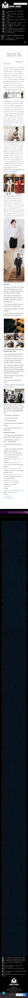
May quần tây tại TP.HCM (10, 853)
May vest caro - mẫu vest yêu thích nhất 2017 (10, 919)
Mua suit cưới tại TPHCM (10, 692)
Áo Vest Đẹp (19, 785)
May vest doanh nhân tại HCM (19, 792)
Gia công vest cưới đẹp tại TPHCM (15, 842)
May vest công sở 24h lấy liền (20, 680)
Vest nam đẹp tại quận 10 (5, 797)
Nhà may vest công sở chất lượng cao (19, 701)
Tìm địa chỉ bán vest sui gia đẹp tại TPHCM (16, 647)
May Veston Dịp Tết (12, 786)
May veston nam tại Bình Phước (10, 953)
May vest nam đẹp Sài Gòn (11, 799)
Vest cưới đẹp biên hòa (13, 815)
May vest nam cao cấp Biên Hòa (12, 813)
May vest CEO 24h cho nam (5, 635)
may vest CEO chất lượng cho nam (15, 633)
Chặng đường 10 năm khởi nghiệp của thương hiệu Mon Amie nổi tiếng (10, 536)
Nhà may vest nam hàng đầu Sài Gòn (10, 793)
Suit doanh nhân (8, 824)
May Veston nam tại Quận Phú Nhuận (12, 949)
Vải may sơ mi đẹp (5, 773)
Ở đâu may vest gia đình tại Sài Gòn (11, 654)
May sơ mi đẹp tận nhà (11, 638)
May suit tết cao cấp (14, 680)
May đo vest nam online (17, 641)
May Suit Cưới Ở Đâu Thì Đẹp (17, 914)
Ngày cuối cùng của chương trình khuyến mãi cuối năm (11, 555)
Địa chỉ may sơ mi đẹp (18, 815)
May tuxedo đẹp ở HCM (13, 754)
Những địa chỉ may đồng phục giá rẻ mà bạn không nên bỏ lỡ (13, 564)
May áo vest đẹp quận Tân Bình (21, 782)
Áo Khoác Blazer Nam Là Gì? (17, 935)
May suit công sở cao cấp (12, 701)
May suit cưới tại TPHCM (21, 787)
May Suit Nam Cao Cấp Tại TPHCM (11, 893)
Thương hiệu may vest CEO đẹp (12, 716)
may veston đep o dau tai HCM (20, 940)
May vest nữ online (12, 641)
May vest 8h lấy (9, 668)
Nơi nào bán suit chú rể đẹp (18, 890)
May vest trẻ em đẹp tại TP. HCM (17, 853)
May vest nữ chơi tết (8, 693)
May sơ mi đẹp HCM (18, 749)
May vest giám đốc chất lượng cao (13, 711)
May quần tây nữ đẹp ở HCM (14, 744)
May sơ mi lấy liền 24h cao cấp (13, 671)
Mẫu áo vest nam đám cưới (14, 756)
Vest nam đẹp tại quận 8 (17, 797)
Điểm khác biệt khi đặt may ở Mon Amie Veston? (14, 528)
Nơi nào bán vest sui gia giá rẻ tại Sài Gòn (9, 657)
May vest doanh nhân (11, 727)
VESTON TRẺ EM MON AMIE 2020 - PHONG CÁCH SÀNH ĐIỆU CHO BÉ (15, 596)
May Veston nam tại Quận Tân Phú (19, 948)
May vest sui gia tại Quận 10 (19, 659)
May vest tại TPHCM (5, 736)
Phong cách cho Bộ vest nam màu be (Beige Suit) (8, 935)
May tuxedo (8, 696)
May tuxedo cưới (23, 752)
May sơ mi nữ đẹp (7, 749)
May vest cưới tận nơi (19, 737)
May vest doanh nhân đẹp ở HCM (10, 713)
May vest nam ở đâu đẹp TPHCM (18, 824)
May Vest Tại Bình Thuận (16, 947)
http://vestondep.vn (8, 496)
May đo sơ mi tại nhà (6, 638)
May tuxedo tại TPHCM (14, 753)
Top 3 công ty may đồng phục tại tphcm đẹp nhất (19, 553)
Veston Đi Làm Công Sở (11, 896)
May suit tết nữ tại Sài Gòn (7, 698)
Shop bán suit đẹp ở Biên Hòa (6, 814)
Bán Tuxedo (17, 705)
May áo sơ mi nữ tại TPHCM (19, 832)
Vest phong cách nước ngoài (9, 943)
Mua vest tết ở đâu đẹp (12, 644)
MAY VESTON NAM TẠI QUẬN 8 (7, 859)
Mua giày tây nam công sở (18, 722)
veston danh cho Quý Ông (8, 946)
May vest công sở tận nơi (7, 737)
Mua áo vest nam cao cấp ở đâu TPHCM (19, 830)
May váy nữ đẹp (11, 898)
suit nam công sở (20, 884)
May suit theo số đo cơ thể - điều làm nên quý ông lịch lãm (10, 851)
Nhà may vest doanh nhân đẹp (13, 719)
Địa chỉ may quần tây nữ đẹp (18, 742)
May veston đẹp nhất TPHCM (11, 762)
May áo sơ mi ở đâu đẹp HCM (11, 746)
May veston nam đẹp (10, 720)
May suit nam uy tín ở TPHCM (16, 788)
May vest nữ (19, 752)
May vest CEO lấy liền (22, 713)
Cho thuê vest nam (9, 955)
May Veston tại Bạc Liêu (5, 866)
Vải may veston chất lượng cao (11, 774)
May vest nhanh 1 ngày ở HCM (16, 710)
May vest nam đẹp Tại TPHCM (19, 838)
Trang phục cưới (23, 647)
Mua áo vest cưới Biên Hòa (12, 810)
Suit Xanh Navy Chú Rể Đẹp (18, 896)
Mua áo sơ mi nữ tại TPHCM (22, 910)
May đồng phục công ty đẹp (22, 745)
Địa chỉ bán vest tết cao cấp (14, 645)
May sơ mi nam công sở (18, 732)
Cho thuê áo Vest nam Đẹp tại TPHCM (17, 943)
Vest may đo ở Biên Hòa (13, 807)
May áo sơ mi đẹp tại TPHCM (20, 763)
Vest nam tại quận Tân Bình (21, 954)
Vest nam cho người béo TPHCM (9, 827)
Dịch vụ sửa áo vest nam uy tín (11, 761)
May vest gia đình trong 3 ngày (9, 663)
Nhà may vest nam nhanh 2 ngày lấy (16, 708)
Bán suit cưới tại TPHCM (22, 705)
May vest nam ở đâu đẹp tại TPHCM (20, 755)
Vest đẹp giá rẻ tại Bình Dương (13, 944)
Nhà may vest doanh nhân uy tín (6, 719)
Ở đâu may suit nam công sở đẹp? (9, 883)
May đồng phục (5, 956)
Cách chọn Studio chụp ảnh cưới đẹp (8, 937)
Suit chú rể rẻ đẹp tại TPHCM (7, 890)
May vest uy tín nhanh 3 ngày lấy (17, 707)
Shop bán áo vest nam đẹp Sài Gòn (14, 795)
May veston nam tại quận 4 (8, 951)
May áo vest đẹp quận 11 (18, 783)
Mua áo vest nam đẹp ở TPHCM (9, 833)
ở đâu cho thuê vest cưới (22, 689)
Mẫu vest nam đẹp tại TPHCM (7, 756)
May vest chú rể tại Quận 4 (14, 880)
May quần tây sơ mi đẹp (6, 817)
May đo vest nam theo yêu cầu (6, 838)
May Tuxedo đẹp (23, 754)
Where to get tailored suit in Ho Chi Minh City (9, 775)
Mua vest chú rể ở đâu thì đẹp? (8, 907)
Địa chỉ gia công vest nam (5, 766)
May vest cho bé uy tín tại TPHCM (17, 666)
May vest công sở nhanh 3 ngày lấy (9, 707)
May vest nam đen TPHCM (7, 821)
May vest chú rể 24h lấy (11, 695)
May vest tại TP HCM (18, 955)
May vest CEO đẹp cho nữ (21, 632)
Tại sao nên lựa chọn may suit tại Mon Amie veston (17, 850)
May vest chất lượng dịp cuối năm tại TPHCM (20, 695)
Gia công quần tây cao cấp (9, 767)
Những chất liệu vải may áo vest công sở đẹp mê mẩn (9, 544)
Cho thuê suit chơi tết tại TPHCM (13, 681)
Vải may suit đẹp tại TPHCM (19, 773)
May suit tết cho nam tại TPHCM (14, 698)
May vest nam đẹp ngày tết (12, 651)
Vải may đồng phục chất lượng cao (11, 770)
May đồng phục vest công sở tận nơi (19, 734)
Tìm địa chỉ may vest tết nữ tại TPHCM (9, 686)
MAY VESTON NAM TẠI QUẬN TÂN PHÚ (10, 860)
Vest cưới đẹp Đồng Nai (7, 808)
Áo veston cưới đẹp (6, 762)
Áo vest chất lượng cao (15, 785)
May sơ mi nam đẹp (20, 747)
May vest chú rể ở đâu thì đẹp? (6, 908)
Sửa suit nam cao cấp (18, 762)
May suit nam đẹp (22, 739)
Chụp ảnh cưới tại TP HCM (17, 956)
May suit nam (4, 713)
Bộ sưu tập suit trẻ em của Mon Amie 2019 (8, 733)
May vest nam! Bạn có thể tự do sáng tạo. (13, 901)
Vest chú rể (8, 738)
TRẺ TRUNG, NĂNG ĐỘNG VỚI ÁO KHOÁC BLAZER (10, 588)
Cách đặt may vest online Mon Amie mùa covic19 (14, 629)
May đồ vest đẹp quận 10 (14, 778)
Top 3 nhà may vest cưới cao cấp (21, 626)
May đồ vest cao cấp (13, 780)
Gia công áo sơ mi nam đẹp (18, 844)
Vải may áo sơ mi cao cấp (22, 771)
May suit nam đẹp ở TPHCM (9, 788)
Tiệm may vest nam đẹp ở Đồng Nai (14, 808)
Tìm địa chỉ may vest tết (10, 678)
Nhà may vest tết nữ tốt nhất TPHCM (21, 690)
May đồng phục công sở (10, 956)
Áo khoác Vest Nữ (19, 928)
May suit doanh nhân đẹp (7, 787)
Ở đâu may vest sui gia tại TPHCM (19, 653)
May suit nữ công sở (6, 884)
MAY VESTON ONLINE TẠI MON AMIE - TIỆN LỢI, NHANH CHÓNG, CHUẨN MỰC (15, 614)
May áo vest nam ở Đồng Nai (6, 804)
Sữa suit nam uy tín (14, 763)
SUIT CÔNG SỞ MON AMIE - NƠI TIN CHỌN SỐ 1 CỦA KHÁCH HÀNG (12, 608)
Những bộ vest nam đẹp (12, 758)
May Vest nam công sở (9, 905)
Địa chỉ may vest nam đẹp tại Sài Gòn (11, 794)
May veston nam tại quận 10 (8, 952)
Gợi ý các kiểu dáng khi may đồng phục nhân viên (16, 562)
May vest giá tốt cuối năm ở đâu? (15, 693)
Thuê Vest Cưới (7, 941)
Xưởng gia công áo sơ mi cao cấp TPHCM (21, 841)
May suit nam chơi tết (21, 698)
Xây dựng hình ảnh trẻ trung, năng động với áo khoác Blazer (11, 559)
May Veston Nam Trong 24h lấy (17, 913)
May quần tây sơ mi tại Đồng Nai (19, 802)
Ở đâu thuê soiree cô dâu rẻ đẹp (10, 886)
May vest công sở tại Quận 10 (21, 730)
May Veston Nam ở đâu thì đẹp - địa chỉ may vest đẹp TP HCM (10, 917)
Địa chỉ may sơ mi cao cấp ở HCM (20, 746)
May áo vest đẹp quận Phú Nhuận (6, 782)
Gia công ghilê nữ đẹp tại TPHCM (10, 844)
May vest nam (19, 907)
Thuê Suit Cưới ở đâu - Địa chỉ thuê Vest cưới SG (8, 916)
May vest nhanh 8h (13, 668)
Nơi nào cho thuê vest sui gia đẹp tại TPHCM (12, 656)
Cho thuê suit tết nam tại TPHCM (15, 704)
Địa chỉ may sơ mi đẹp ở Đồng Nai (9, 803)
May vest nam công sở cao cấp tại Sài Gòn (20, 794)
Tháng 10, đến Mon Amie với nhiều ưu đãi (15, 725)
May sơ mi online (7, 641)
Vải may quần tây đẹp (4, 772)
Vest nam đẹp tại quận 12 (19, 796)
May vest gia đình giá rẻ (12, 665)
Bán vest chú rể (14, 705)
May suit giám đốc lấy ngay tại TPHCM (16, 677)
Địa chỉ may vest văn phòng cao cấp (17, 674)
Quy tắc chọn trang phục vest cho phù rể (21, 540)
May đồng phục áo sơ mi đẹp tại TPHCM (9, 742)
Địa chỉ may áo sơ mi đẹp (6, 748)
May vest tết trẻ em (21, 692)
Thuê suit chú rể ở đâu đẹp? (6, 889)
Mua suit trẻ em (16, 887)
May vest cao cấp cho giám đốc (6, 823)
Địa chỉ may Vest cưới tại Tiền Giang (7, 869)
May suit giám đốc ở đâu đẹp (19, 683)
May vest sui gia (16, 727)
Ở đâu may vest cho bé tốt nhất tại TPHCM (15, 648)
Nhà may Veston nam (5, 942)
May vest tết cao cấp (17, 651)
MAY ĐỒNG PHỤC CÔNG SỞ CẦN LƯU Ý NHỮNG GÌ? (15, 572)
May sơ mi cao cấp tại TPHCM (9, 747)
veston (6, 940)
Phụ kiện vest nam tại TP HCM (7, 932)
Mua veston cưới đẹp (6, 832)
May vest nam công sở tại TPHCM (21, 904)
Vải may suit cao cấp (4, 774)
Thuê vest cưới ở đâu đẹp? (15, 730)
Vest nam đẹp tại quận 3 (20, 798)
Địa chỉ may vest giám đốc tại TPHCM (8, 717)
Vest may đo (7, 829)
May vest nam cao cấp (12, 838)
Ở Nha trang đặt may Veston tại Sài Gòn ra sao (17, 871)
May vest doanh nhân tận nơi (13, 737)
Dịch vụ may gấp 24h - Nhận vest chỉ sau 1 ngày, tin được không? (11, 539)
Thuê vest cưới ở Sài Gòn (22, 791)
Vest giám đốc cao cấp (20, 711)
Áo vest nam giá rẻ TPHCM (11, 757)
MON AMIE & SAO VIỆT (12, 580)
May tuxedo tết (12, 696)
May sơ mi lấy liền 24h (8, 672)
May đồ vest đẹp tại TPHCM (7, 780)
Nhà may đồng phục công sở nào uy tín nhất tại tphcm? (14, 551)
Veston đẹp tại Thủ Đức (19, 942)
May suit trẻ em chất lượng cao (21, 887)
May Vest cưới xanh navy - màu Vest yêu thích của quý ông (9, 925)
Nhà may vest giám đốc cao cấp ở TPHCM (18, 717)
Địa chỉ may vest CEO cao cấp (12, 723)
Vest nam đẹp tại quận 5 (8, 798)
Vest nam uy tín (13, 801)
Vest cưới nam (5, 761)
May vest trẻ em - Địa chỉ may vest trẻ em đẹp (12, 875)
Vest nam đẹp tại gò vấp (6, 796)
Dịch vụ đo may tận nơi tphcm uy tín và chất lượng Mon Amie (16, 522)
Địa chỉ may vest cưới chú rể (7, 836)
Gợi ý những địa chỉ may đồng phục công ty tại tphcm (15, 565)
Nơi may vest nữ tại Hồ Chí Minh (16, 938)
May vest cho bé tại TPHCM (16, 650)
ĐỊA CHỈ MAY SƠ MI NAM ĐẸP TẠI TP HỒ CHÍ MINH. (10, 931)
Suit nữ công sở (16, 884)
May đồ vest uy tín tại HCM (19, 779)
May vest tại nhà (8, 639)
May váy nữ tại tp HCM (6, 898)
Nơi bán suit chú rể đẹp (19, 889)
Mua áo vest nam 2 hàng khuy (8, 835)
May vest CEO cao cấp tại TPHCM (20, 723)
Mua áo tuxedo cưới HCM (18, 826)
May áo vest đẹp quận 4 (8, 784)
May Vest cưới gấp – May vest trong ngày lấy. (11, 922)
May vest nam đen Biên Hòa (7, 805)
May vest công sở (9, 764)
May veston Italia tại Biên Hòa (21, 809)
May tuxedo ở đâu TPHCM (11, 820)
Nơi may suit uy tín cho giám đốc (6, 724)
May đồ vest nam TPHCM (7, 754)
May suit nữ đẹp (17, 893)
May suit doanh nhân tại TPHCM (6, 684)
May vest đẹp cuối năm (21, 693)
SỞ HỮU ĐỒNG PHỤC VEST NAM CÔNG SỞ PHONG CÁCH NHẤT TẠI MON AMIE (14, 586)
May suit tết (21, 678)
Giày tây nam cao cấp (19, 721)
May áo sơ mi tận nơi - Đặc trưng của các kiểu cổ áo (18, 523)
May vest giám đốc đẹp (17, 713)
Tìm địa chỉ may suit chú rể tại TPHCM (20, 687)
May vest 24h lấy (5, 668)
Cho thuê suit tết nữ (8, 704)
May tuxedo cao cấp (18, 754)
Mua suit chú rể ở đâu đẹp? (13, 889)
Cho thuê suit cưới (21, 704)
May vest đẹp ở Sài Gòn (13, 818)
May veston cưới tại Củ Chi (6, 874)
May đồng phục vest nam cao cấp (17, 827)
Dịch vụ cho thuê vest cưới (13, 941)
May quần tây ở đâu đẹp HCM (15, 743)
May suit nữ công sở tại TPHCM (16, 883)
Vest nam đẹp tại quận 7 (22, 797)
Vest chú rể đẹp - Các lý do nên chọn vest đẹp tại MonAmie (11, 926)
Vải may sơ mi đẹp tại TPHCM (18, 772)
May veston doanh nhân (6, 726)
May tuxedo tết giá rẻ (22, 696)
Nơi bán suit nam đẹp (9, 892)
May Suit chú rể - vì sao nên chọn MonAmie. (17, 877)
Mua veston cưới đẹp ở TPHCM (21, 816)
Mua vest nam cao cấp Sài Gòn (21, 795)
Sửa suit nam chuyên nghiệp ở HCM (9, 759)
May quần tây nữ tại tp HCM (17, 898)
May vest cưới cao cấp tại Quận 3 (21, 880)
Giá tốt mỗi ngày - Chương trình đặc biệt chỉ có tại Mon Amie (10, 537)
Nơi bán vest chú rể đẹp (15, 907)
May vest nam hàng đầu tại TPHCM (11, 739)
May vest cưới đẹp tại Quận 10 (5, 857)
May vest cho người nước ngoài (6, 735)
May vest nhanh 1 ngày (6, 711)
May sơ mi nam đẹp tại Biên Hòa (6, 807)
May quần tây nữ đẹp (6, 899)
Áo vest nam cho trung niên (21, 756)
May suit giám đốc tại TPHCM (12, 683)
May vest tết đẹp (22, 651)
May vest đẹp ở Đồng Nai (6, 812)
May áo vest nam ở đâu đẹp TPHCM (16, 790)
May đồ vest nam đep (20, 778)
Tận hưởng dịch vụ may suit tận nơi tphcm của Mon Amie (14, 525)
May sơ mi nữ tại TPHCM (18, 899)
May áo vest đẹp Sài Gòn (12, 781)
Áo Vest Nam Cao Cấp (18, 757)
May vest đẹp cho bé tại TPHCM (9, 666)
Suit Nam (15, 928)
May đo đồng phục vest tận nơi (19, 636)
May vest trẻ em (12, 745)
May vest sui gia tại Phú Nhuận (6, 660)
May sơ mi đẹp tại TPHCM (21, 727)
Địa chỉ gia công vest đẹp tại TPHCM (13, 766)
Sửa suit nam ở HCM (23, 759)
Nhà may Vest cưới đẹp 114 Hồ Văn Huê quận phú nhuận (14, 863)
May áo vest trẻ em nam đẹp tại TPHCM (7, 939)
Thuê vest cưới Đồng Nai (12, 804)
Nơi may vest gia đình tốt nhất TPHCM (18, 657)
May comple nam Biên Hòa (18, 810)
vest (4, 940)
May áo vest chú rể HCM (16, 789)
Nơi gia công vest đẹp (15, 769)
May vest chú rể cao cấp (5, 695)
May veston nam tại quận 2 (21, 951)
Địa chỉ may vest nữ (5, 740)
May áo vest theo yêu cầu (5, 781)
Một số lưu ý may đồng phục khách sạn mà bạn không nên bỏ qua (15, 552)
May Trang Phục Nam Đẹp (10, 911)
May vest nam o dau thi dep (11, 940)
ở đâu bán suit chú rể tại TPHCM (12, 690)
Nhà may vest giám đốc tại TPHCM (21, 719)
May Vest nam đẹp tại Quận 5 (7, 880)
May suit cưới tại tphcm (5, 699)
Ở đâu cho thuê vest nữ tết (16, 689)
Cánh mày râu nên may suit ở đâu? (21, 851)
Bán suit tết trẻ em (19, 681)
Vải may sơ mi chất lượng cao (11, 772)
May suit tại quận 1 (15, 881)
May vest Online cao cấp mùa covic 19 (8, 630)
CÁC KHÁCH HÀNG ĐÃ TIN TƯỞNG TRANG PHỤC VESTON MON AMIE (12, 569)
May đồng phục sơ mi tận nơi (12, 636)
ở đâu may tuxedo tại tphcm (9, 689)
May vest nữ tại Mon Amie (6, 901)
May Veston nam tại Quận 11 (20, 950)
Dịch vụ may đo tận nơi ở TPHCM (18, 635)
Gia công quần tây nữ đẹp (16, 845)
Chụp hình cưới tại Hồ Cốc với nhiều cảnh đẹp (17, 937)
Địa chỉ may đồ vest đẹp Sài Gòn (7, 778)
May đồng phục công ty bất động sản (7, 743)
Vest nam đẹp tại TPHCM (9, 902)
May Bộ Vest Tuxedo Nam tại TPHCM (7, 945)
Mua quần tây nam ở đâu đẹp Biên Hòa (15, 805)
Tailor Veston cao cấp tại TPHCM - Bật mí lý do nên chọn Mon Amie (12, 550)
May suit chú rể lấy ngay (5, 701)
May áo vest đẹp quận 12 (12, 783)
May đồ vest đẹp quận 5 (6, 779)
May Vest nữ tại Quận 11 (5, 914)
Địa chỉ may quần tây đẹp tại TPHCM (6, 744)
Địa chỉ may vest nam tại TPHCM (8, 750)
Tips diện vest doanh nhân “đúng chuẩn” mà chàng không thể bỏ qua (18, 546)
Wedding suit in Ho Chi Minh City (19, 775)
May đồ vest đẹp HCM (18, 780)
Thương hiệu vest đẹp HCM (18, 777)
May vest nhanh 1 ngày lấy (16, 662)
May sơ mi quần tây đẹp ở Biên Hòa (14, 809)
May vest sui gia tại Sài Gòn (12, 659)
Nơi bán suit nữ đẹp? (4, 892)
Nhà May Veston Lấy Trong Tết (6, 786)
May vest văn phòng (9, 677)
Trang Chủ (11, 994)
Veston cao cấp (18, 739)
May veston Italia (12, 824)
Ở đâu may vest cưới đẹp (10, 856)
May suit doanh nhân (6, 727)
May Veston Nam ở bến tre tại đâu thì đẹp (14, 868)
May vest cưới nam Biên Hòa (6, 806)
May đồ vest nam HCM (5, 791)
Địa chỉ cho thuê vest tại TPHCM (7, 763)
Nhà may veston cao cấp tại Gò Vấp (10, 878)
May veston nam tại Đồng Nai (17, 953)
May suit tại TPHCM (23, 788)
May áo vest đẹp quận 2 (19, 784)
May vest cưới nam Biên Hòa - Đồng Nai (20, 804)
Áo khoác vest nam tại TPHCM (12, 748)
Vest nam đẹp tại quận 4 (14, 798)
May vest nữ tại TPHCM (10, 171)
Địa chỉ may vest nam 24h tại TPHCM (15, 669)
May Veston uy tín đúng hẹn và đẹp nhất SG (20, 860)
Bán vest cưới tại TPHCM (9, 705)
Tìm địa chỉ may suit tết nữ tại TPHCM (11, 687)
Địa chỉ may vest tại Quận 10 (8, 730)
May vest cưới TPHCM (19, 818)
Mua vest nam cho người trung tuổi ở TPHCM (13, 791)
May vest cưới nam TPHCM (13, 821)
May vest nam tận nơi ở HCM (18, 736)
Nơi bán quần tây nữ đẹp (23, 908)
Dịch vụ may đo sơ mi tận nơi (14, 632)
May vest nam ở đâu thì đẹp (18, 817)
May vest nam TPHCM (9, 789)
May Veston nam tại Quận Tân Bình (13, 950)
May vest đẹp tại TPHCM (8, 751)
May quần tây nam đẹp (11, 899)
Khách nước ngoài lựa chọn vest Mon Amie (18, 733)
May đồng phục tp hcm (23, 956)
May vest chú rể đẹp (16, 745)
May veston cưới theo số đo (22, 945)
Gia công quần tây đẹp (15, 767)
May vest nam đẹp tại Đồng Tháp (16, 869)
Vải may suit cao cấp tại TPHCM (12, 773)
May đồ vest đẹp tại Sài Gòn (12, 779)
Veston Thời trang (22, 939)
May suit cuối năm (19, 699)
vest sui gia (13, 939)
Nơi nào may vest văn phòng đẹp (19, 675)
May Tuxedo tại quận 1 (9, 881)
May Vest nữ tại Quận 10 (11, 914)
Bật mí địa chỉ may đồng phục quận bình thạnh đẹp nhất (15, 561)
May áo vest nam (7, 755)
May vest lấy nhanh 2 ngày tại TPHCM (6, 708)
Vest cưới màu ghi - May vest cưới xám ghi (20, 920)
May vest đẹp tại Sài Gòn (11, 740)
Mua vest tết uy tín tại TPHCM (19, 644)
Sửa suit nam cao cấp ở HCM (17, 759)
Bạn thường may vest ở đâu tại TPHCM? (9, 729)
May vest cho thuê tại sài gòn (6, 944)
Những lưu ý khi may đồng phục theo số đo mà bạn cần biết (10, 543)
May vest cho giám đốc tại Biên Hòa (14, 806)
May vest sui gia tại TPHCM (5, 659)
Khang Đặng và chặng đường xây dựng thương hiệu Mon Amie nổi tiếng (15, 532)
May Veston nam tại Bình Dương (11, 948)
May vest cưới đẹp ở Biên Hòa (17, 872)
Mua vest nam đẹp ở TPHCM (6, 758)
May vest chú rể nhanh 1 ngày (8, 710)
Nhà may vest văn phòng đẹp (12, 675)
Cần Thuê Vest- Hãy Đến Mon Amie (20, 941)
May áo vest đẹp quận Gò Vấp (14, 782)
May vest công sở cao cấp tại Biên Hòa (13, 812)
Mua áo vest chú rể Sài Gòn (22, 789)
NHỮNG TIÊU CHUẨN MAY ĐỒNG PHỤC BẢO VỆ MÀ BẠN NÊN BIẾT (12, 577)
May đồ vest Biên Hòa (20, 814)
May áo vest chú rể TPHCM (17, 820)
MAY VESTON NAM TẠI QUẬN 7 (15, 859)
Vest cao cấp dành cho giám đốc (6, 745)
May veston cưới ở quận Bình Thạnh (18, 878)
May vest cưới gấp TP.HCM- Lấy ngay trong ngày (9, 854)
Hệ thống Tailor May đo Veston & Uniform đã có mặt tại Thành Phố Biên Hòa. (17, 800)
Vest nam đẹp (16, 801)
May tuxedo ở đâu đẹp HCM (21, 751)
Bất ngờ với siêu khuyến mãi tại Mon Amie (9, 549)
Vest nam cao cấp (22, 748)
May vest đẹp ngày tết (16, 692)
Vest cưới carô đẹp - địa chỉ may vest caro (20, 919)
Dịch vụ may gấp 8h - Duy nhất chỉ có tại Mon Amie (10, 540)
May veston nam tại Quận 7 (17, 729)
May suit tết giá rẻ (5, 680)
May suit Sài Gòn (15, 833)
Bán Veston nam (13, 946)
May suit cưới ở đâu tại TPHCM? (12, 699)
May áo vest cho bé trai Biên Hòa (20, 807)
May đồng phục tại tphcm (20, 917)
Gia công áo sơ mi (5, 845)
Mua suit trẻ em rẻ (11, 887)
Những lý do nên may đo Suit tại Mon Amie (8, 556)
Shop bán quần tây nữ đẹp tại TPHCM (6, 910)
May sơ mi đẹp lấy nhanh (20, 671)
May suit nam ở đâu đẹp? (21, 892)
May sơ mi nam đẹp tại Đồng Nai (17, 803)
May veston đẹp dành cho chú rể (17, 720)
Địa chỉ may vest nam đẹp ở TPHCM (18, 829)
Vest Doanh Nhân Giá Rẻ (5, 896)
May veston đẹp (16, 752)
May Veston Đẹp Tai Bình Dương (21, 944)
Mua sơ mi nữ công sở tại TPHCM (17, 902)
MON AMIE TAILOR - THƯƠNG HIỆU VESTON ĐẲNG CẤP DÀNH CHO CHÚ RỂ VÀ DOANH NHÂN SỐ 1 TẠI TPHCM (14, 606)
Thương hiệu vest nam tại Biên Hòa (15, 811)
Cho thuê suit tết (7, 681)
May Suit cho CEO (22, 684)
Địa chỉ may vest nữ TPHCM (12, 832)
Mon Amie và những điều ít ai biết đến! (16, 534)
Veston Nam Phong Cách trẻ (20, 952)
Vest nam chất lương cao (8, 801)
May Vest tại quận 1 (19, 881)
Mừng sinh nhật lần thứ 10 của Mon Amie (12, 529)
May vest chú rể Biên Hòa (7, 815)
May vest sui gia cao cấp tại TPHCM (6, 647)
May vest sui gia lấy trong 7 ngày (22, 660)
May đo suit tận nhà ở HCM (13, 735)
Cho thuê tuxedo (4, 704)
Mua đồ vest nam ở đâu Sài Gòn (18, 793)
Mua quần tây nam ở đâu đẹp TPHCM (12, 816)
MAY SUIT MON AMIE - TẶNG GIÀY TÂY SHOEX (8, 618)
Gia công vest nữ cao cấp (23, 842)
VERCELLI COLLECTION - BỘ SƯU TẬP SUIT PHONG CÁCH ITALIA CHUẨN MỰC (13, 593)
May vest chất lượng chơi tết (16, 678)
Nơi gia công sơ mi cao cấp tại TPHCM (8, 768)
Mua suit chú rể (12, 890)
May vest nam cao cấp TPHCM (10, 830)
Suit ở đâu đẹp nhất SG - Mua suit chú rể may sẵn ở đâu (10, 895)
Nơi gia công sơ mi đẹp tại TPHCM (18, 768)
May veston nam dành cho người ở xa (9, 947)
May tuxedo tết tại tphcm (17, 696)
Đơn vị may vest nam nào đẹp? (7, 839)
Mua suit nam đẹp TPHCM (13, 823)
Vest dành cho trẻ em (16, 923)
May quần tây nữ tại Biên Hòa (6, 809)
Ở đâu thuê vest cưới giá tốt (16, 856)
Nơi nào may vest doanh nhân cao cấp (14, 724)
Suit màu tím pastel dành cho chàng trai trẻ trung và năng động (16, 531)
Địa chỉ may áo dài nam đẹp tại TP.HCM (13, 934)
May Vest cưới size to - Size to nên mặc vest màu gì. (15, 874)
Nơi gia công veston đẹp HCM (8, 769)
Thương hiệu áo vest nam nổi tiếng (20, 758)
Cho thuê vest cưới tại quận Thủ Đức (12, 942)
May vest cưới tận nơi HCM (11, 736)
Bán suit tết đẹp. (23, 681)
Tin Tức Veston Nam (17, 939)
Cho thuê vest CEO (11, 635)
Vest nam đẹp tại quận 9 (11, 797)
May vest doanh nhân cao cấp (12, 726)
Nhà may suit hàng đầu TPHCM (14, 787)
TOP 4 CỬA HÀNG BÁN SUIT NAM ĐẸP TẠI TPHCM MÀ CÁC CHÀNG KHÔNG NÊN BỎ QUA (14, 605)
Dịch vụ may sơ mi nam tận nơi (7, 632)
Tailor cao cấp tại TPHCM (17, 738)
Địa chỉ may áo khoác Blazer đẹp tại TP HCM (17, 932)
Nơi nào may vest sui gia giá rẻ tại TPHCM (21, 654)
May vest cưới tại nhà (16, 857)
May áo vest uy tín (6, 785)
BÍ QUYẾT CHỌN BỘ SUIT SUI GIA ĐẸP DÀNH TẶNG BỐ (9, 579)
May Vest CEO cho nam (8, 633)
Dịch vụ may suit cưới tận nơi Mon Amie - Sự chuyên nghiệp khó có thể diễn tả (13, 521)
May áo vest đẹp (10, 785)
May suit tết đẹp (10, 680)
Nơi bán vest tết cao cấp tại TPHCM (6, 645)
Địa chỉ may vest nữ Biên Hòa (20, 813)
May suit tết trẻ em (23, 677)
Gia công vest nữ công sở (12, 841)
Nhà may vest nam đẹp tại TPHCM (15, 839)
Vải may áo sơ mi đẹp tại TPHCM (14, 771)
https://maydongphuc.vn (9, 498)
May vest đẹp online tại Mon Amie (14, 642)
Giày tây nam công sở (5, 723)
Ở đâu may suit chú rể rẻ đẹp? (17, 886)
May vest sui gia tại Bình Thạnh (14, 660)
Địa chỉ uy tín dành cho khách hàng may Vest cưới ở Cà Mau (16, 866)
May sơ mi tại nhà (17, 638)
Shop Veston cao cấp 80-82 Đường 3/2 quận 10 (16, 862)
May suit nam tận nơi (19, 735)
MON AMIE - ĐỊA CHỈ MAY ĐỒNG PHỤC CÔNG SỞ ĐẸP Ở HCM (13, 567)
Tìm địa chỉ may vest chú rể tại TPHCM (19, 686)
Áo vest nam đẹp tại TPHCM (9, 938)
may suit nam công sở (11, 884)
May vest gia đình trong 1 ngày (17, 663)
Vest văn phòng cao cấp (6, 675)
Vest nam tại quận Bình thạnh (14, 954)
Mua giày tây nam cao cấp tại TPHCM (12, 721)
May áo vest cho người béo (20, 821)
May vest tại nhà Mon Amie (22, 638)
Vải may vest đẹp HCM (17, 774)
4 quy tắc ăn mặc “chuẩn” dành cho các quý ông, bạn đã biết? (11, 558)
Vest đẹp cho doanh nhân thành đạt (14, 714)
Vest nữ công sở (14, 905)
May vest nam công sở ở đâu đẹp (14, 836)
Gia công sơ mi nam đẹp (21, 767)
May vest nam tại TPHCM (15, 751)
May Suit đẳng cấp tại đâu (18, 865)
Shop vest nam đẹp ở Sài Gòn (11, 792)
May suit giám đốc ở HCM (19, 726)
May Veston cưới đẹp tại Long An (10, 872)
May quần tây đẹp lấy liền (6, 671)
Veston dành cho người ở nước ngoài (19, 946)
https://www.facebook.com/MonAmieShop (14, 490)
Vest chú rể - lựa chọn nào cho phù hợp (15, 908)
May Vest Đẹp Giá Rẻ (16, 911)
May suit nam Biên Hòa (7, 811)
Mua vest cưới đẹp (11, 857)
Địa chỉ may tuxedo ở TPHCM (10, 752)
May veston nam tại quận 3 (14, 951)
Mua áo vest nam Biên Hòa (21, 812)
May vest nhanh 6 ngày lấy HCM (21, 672)
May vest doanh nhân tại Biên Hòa (14, 814)
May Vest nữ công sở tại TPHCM (13, 904)
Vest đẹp (15, 940)
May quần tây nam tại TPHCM (18, 728)
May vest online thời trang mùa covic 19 (17, 630)
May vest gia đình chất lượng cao (19, 665)
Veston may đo (8, 714)
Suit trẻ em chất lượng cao (6, 887)
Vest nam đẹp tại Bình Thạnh (12, 796)
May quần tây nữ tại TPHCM (20, 753)
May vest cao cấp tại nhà (13, 639)
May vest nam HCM (9, 790)
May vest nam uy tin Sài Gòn (17, 799)
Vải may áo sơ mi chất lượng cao (6, 771)
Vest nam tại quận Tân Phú (8, 954)
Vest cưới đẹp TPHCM (12, 817)
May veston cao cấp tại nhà (22, 857)
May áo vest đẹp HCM (17, 781)
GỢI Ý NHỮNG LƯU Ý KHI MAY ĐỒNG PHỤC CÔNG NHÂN (13, 574)
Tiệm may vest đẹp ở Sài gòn (7, 818)
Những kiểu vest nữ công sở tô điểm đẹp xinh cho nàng (18, 545)
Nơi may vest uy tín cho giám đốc (6, 725)
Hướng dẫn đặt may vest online (6, 642)
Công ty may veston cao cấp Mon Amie (10, 732)
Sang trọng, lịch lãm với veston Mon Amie (11, 731)
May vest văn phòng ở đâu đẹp (9, 674)
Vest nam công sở (5, 738)
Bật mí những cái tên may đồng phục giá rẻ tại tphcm (10, 563)
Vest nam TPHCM (12, 829)
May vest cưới (9, 753)
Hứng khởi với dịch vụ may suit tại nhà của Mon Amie (16, 526)
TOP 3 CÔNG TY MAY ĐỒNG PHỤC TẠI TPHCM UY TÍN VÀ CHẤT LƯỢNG (12, 582)
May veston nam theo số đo (16, 945)
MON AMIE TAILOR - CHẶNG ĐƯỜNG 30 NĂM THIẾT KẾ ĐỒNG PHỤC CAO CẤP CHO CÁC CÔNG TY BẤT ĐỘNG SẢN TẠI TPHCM (14, 609)
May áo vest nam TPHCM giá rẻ (9, 760)
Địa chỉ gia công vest (20, 766)
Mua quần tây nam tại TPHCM (14, 910)
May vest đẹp (22, 720)
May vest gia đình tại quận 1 (9, 650)
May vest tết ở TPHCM (5, 651)
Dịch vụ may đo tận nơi (5, 636)
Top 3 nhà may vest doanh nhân (13, 626)
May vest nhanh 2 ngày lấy (10, 662)
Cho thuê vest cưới (16, 747)
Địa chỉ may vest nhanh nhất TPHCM (7, 669)
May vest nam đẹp (18, 716)
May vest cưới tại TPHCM (21, 764)
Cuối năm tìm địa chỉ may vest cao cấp (11, 702)
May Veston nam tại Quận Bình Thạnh (21, 949)
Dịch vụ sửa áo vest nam (18, 761)
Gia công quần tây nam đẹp (22, 845)
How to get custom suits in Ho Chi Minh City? (9, 777)
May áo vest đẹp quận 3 (14, 784)
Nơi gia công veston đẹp (20, 769)
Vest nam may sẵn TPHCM (12, 755)
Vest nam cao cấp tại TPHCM (8, 741)
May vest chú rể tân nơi (5, 734)
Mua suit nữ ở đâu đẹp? (15, 892)
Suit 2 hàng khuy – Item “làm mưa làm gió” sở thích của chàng (10, 557)
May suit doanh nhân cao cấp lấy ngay (15, 684)
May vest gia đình (21, 662)
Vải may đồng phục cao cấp (18, 770)
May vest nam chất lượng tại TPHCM (17, 835)
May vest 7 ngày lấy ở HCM (14, 672)
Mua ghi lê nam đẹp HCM (6, 826)
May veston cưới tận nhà (11, 734)
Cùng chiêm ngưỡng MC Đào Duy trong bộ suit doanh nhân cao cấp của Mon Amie (16, 847)
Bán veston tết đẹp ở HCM (21, 645)
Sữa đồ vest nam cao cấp (21, 765)
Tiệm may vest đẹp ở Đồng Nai (11, 802)
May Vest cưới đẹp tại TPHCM (10, 928)
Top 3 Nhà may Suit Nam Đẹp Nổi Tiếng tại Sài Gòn (9, 865)
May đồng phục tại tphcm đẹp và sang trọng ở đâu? (12, 560)
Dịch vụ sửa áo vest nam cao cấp (17, 760)
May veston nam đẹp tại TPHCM (7, 722)
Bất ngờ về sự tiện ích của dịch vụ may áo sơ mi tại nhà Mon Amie (10, 524)
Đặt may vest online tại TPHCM (21, 642)
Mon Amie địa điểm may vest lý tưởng (10, 728)
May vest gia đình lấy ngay (6, 665)
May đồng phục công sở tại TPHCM (18, 740)
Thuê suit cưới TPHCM (18, 786)
